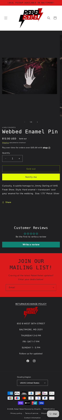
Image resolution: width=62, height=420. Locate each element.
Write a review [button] (31, 244)
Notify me (31, 177)
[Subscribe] (53, 287)
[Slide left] (24, 122)
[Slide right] (37, 122)
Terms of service (31, 413)
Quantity (6, 153)
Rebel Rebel (19, 409)
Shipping (5, 143)
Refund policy (49, 409)
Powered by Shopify (32, 409)
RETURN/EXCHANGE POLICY (31, 304)
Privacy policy (16, 413)
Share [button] (8, 202)
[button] (6, 18)
